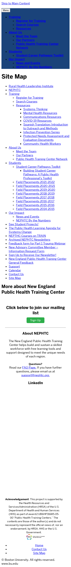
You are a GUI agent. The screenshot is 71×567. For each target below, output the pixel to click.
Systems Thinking (35, 109)
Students (15, 52)
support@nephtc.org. (35, 375)
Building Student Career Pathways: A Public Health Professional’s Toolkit (41, 174)
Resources (23, 29)
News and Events (28, 63)
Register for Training (31, 21)
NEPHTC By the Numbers (34, 67)
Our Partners (25, 40)
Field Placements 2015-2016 (35, 205)
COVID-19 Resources (37, 121)
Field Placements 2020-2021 (35, 186)
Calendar (15, 270)
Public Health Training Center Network (42, 159)
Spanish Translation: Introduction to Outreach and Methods (45, 126)
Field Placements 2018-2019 (35, 194)
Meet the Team (26, 36)
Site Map (15, 278)
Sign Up (35, 320)
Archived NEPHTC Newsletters (29, 240)
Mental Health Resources (40, 113)
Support (14, 266)
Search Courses (27, 25)
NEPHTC (15, 90)
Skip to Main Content (15, 3)
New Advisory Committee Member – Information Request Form (33, 249)
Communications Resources (42, 117)
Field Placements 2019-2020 (35, 190)
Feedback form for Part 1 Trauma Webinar (37, 243)
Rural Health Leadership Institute (31, 86)
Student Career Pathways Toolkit (40, 55)
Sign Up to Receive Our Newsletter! (32, 255)
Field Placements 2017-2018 (35, 197)
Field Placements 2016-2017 (35, 201)
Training (15, 17)
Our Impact (17, 59)
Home (39, 545)
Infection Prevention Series (41, 132)
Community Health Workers (42, 144)
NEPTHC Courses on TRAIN (27, 236)
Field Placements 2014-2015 (35, 209)
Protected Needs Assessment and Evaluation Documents (46, 138)
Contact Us (16, 274)
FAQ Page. (29, 367)
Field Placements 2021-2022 (35, 182)
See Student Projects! (23, 224)
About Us (15, 32)
